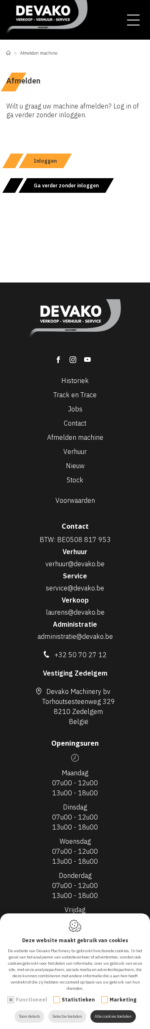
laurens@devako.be (75, 612)
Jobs (75, 409)
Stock (75, 480)
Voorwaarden (75, 500)
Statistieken (78, 999)
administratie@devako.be (75, 636)
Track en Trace (75, 395)
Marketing (123, 999)
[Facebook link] (62, 356)
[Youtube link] (89, 356)
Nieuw (75, 466)
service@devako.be (75, 588)
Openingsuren (75, 743)
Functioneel (31, 999)
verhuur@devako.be (75, 564)
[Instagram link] (77, 356)
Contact (75, 423)
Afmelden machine (75, 437)
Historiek (75, 380)
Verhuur (75, 451)
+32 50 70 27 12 (81, 655)
